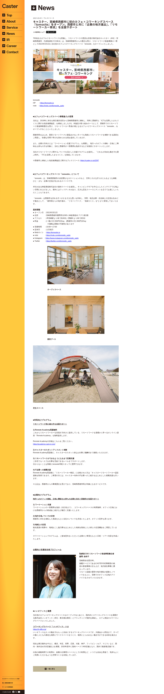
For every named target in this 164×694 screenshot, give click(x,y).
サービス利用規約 (7, 687)
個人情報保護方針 (7, 683)
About (11, 21)
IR (8, 39)
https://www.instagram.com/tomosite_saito (62, 238)
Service (12, 27)
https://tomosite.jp (47, 103)
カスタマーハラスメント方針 (11, 678)
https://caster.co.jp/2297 (89, 160)
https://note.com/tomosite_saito (52, 106)
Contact (12, 52)
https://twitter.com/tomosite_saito (59, 241)
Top (9, 15)
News (11, 33)
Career (12, 46)
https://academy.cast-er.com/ (44, 444)
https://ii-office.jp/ (39, 629)
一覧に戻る (51, 669)
